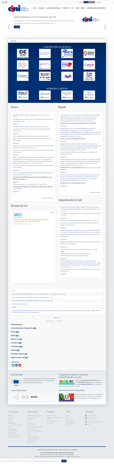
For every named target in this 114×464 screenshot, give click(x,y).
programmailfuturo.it (86, 384)
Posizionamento (12, 432)
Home (35, 8)
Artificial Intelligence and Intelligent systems (34, 416)
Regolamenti (11, 423)
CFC (28, 421)
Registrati (91, 2)
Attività (13, 350)
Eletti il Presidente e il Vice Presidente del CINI (25, 136)
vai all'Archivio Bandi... (95, 192)
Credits (56, 449)
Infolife (29, 434)
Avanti (58, 321)
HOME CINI (13, 41)
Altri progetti (50, 423)
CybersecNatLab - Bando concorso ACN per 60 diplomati (75, 249)
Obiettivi (10, 419)
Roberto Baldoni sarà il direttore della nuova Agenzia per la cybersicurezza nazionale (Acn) (33, 220)
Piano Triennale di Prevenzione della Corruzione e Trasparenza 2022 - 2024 (32, 297)
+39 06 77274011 (92, 419)
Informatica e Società (33, 438)
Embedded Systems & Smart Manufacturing (35, 428)
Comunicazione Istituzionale (15, 425)
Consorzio (10, 417)
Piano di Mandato (12, 431)
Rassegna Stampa (17, 354)
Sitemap (68, 425)
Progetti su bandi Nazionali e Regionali (54, 418)
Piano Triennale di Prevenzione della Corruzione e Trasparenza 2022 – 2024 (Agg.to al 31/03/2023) (38, 294)
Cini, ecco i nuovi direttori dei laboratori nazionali (30, 250)
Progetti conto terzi (52, 421)
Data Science (30, 419)
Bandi (82, 8)
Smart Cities (30, 442)
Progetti (65, 8)
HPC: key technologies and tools (34, 431)
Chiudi (64, 461)
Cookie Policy (66, 449)
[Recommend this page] (19, 365)
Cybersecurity (31, 423)
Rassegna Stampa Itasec (29, 273)
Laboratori (15, 346)
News (77, 8)
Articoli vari (15, 339)
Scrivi (89, 424)
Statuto (10, 421)
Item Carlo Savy (31, 440)
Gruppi (14, 307)
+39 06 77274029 (92, 417)
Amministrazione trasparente (71, 390)
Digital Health (31, 425)
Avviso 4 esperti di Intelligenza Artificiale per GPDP (74, 220)
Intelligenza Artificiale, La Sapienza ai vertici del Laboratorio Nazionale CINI (29, 235)
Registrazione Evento (13, 436)
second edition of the (18, 121)
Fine (61, 321)
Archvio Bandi (69, 419)
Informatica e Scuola (32, 436)
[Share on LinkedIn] (16, 365)
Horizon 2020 (17, 375)
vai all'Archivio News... (48, 198)
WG (72, 8)
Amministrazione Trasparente (96, 8)
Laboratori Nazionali (53, 8)
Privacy (60, 449)
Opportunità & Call (18, 357)
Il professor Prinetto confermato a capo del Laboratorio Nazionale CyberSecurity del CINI (32, 264)
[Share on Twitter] (13, 365)
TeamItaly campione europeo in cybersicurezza (26, 126)
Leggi (16, 27)
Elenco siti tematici (71, 423)
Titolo (13, 290)
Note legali (74, 449)
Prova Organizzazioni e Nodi (19, 304)
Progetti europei (51, 415)
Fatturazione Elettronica (14, 434)
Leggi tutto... (16, 124)
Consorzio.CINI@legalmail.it (95, 422)
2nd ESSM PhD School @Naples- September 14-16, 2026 (28, 115)
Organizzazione (12, 429)
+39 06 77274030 (92, 415)
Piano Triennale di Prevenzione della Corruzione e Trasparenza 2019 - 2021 (32, 300)
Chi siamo (41, 8)
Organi (10, 427)
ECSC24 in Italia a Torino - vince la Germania (25, 184)
